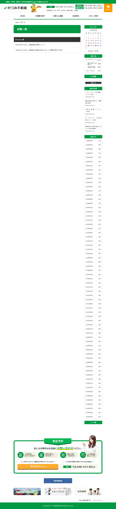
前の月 (90, 51)
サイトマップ (98, 500)
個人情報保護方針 (85, 500)
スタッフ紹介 (93, 16)
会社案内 (75, 16)
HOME (22, 16)
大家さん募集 (58, 16)
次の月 (96, 51)
